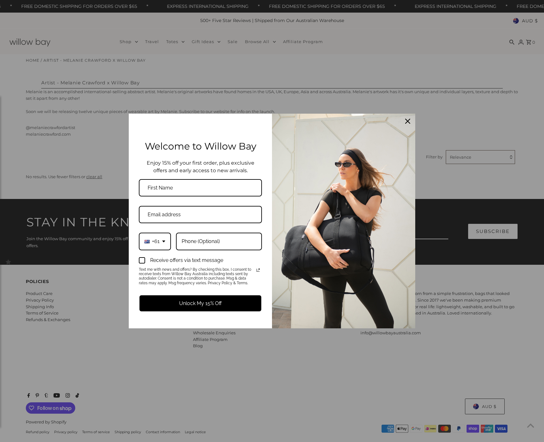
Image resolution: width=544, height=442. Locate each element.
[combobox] (155, 241)
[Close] (407, 121)
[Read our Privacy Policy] (258, 270)
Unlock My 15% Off (200, 303)
